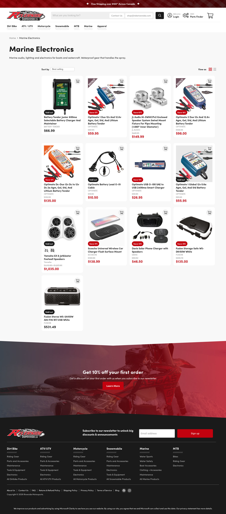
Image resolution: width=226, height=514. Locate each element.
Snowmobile (62, 26)
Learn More (113, 385)
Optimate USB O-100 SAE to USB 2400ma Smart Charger (148, 185)
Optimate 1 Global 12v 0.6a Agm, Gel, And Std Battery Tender (191, 187)
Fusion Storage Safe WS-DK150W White (190, 250)
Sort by (45, 69)
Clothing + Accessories (151, 470)
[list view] (214, 69)
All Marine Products (149, 479)
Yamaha (48, 262)
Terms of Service (104, 490)
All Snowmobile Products (119, 479)
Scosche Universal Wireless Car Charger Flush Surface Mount (105, 250)
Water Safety (146, 461)
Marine (88, 26)
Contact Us (116, 15)
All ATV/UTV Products (50, 479)
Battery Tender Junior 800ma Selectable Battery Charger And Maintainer (62, 120)
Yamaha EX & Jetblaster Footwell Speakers (57, 257)
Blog (117, 490)
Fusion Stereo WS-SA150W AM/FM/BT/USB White (58, 318)
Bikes (175, 456)
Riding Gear (13, 456)
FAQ (34, 490)
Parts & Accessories (49, 461)
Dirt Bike (12, 26)
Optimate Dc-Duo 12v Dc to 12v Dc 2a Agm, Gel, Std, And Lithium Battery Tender (61, 187)
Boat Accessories (148, 465)
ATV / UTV (27, 26)
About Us (11, 490)
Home (12, 38)
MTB (76, 26)
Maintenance (13, 465)
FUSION (179, 254)
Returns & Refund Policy (49, 490)
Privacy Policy (87, 490)
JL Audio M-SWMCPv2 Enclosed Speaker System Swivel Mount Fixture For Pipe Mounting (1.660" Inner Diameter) (149, 121)
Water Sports (146, 456)
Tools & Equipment (16, 470)
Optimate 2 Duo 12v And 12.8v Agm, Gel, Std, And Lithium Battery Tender (193, 120)
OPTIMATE (92, 126)
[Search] (160, 15)
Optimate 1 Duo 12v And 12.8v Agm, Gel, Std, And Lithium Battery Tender (104, 120)
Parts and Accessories (18, 461)
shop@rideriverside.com (139, 15)
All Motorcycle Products (85, 479)
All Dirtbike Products (17, 479)
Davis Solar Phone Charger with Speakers (150, 250)
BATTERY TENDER (52, 126)
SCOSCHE (92, 254)
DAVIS (134, 254)
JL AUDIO (136, 129)
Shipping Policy (70, 490)
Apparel (102, 26)
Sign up (195, 433)
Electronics (12, 474)
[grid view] (210, 69)
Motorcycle (44, 26)
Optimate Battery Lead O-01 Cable (104, 185)
